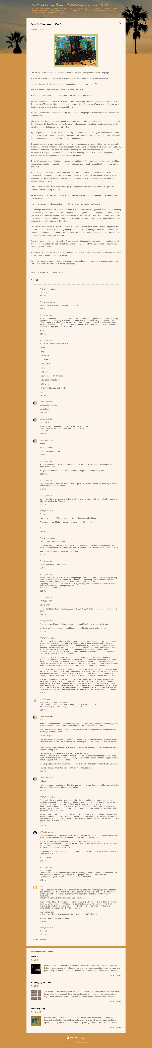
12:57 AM (43, 861)
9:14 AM (43, 921)
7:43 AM (43, 395)
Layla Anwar (45, 402)
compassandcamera (81, 1042)
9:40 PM (43, 771)
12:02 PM (43, 412)
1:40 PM (43, 531)
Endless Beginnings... (39, 1008)
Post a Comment (39, 940)
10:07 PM (43, 826)
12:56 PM (43, 474)
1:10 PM (43, 489)
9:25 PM (43, 710)
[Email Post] (36, 280)
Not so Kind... (37, 956)
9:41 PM (43, 790)
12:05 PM (43, 455)
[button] (119, 23)
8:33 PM (43, 631)
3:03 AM (43, 296)
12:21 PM (43, 934)
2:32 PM (43, 555)
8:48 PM (43, 693)
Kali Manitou (45, 699)
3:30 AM (43, 334)
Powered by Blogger (77, 1038)
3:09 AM (43, 309)
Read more (115, 976)
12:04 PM (43, 434)
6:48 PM (43, 614)
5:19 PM (43, 568)
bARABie (43, 832)
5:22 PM (43, 591)
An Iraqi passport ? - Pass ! (42, 982)
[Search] (124, 6)
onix (41, 886)
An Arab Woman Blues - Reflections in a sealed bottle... (71, 5)
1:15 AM (43, 880)
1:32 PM (43, 504)
